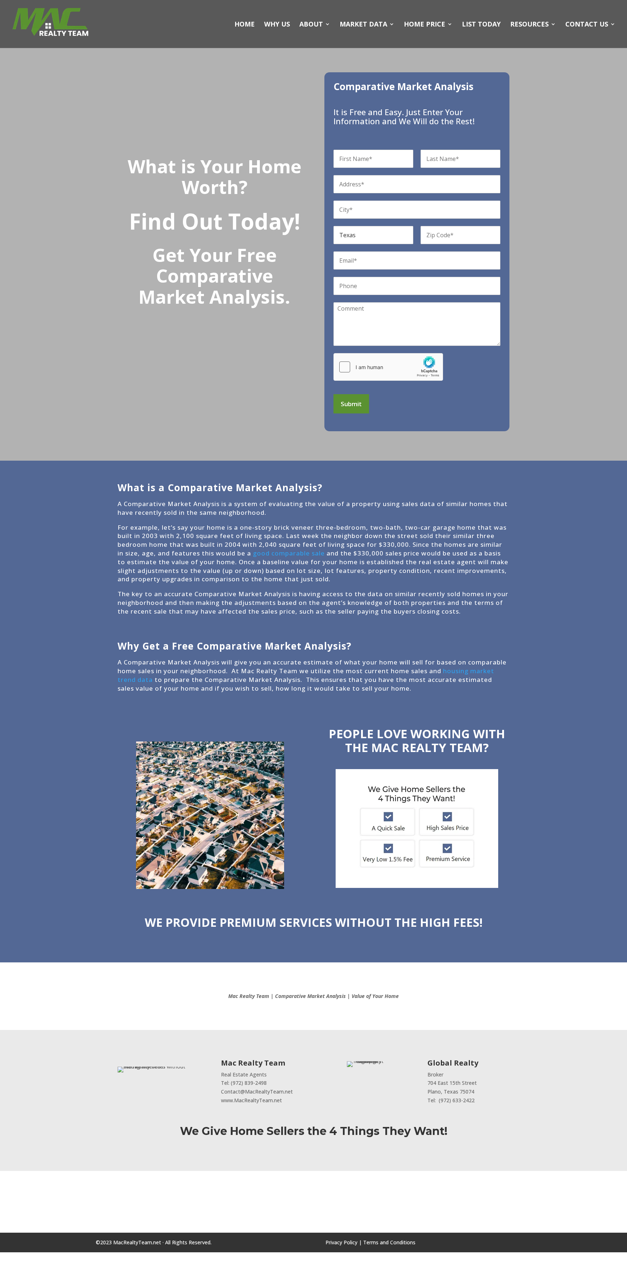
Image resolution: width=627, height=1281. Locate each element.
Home (244, 24)
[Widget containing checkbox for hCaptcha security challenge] (388, 367)
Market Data (363, 24)
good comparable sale (289, 553)
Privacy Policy (341, 1242)
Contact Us (586, 24)
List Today (481, 24)
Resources (529, 24)
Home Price (424, 24)
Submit (351, 404)
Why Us (277, 24)
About (311, 24)
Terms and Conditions (389, 1242)
